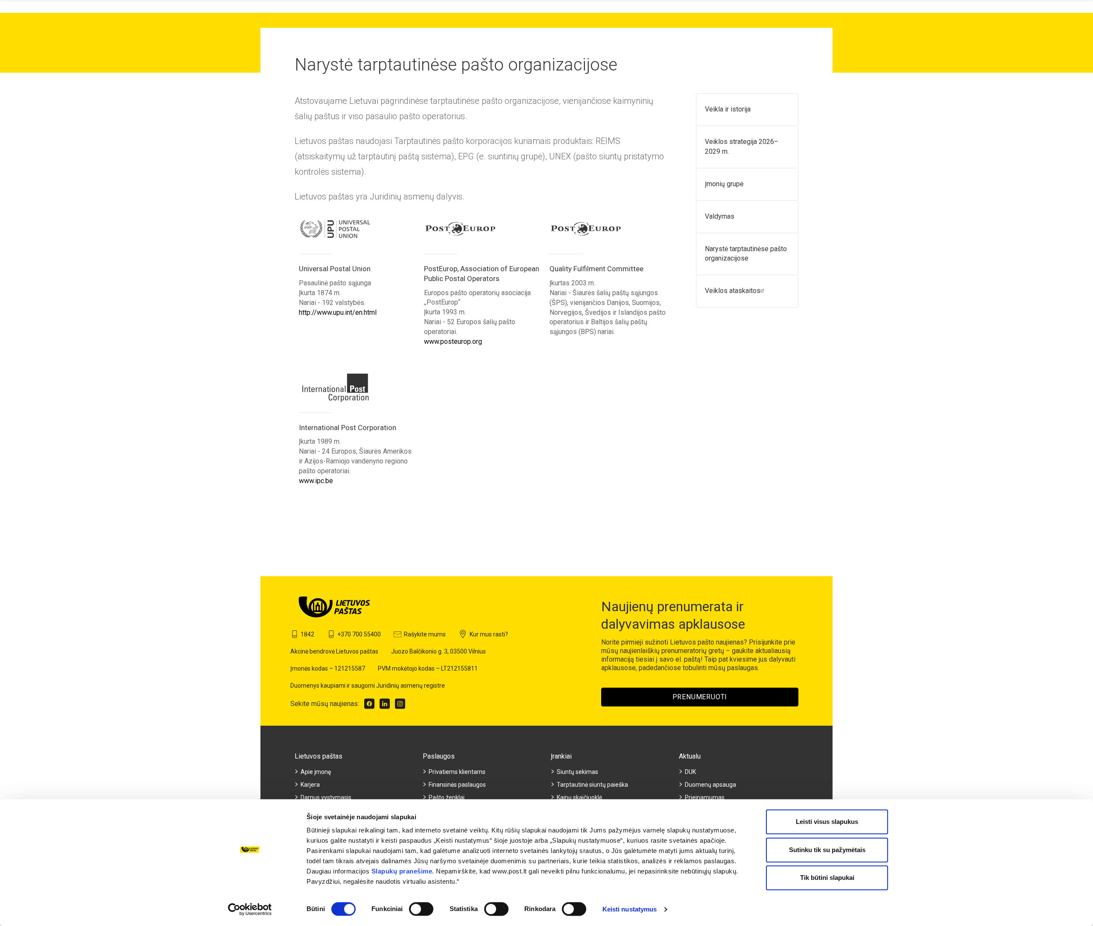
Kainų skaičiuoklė (579, 797)
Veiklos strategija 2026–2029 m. (741, 146)
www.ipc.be (316, 481)
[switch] (421, 909)
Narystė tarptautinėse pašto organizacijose (746, 254)
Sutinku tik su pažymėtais (827, 849)
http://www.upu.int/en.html (338, 312)
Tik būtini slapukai (827, 877)
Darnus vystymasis (326, 797)
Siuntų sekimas (577, 771)
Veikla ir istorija (728, 109)
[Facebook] (369, 703)
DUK (690, 771)
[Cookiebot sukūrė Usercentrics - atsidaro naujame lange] (250, 909)
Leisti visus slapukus (827, 821)
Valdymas (719, 216)
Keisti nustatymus (629, 909)
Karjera (310, 784)
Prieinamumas (705, 797)
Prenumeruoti (700, 697)
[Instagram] (400, 703)
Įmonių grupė (724, 184)
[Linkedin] (385, 703)
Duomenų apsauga (710, 784)
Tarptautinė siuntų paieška (592, 784)
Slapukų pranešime (402, 871)
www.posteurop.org (453, 341)
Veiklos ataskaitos (732, 291)
